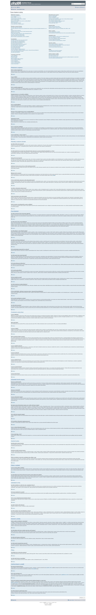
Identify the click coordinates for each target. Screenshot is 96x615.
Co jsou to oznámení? (14, 60)
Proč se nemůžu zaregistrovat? (16, 17)
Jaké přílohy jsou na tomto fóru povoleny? (55, 50)
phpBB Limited (49, 567)
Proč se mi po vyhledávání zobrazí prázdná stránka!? (57, 38)
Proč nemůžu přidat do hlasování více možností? (19, 44)
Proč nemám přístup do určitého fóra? (17, 46)
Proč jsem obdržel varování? (15, 48)
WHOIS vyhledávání (14, 582)
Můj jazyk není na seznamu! (15, 32)
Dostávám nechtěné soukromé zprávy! (55, 27)
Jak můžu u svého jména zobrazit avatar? (17, 34)
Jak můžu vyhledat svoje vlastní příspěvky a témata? (57, 40)
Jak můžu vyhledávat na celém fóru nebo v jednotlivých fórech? (59, 36)
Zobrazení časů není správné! (16, 30)
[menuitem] (18, 7)
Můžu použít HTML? (14, 56)
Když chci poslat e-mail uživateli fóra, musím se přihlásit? (20, 36)
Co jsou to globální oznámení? (16, 59)
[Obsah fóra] (16, 3)
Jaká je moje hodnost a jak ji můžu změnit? (18, 35)
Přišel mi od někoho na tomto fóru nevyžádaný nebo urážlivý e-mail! (59, 28)
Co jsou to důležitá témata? (15, 61)
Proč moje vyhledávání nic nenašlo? (54, 37)
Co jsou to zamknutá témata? (15, 62)
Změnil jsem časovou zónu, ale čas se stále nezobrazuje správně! (21, 31)
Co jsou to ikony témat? (14, 63)
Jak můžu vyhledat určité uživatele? (54, 39)
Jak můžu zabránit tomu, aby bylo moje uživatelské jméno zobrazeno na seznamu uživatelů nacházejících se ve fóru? (29, 29)
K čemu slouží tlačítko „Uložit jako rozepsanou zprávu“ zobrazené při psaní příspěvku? (25, 50)
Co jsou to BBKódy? (14, 55)
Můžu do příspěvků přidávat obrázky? (17, 58)
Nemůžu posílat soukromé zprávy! (54, 26)
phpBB (54, 175)
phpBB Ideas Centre (65, 574)
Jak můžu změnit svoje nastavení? (16, 27)
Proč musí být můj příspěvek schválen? (17, 51)
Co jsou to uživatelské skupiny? (54, 17)
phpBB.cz (50, 603)
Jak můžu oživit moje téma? (15, 52)
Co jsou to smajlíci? (14, 57)
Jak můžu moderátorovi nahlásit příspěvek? (18, 49)
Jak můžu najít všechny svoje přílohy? (55, 51)
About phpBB (33, 568)
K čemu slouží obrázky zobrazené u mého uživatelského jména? (21, 33)
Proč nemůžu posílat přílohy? (15, 47)
